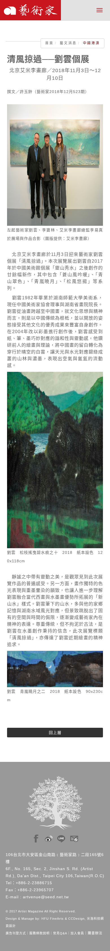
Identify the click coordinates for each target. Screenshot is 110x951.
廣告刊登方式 (16, 933)
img (36, 837)
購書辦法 (95, 933)
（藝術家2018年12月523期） (60, 91)
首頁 (49, 43)
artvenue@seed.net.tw (46, 897)
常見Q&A (60, 933)
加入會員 (77, 933)
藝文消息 (68, 43)
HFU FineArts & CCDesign (63, 918)
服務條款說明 (39, 933)
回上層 (55, 732)
